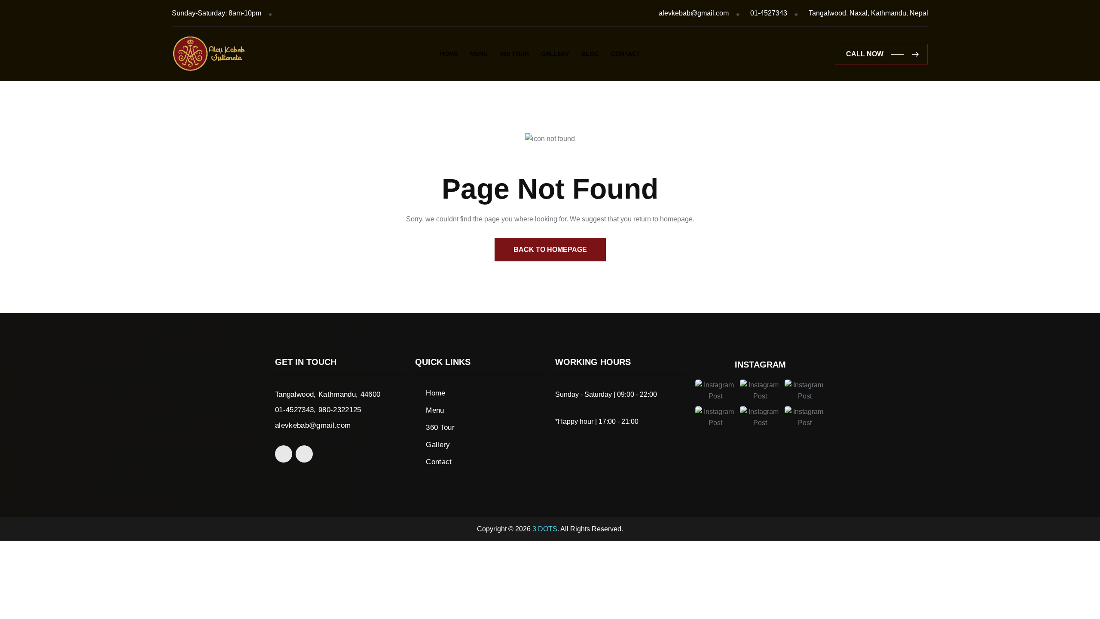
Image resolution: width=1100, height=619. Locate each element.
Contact (625, 53)
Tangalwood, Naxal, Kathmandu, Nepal (868, 13)
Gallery (555, 53)
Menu (479, 53)
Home (449, 53)
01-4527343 (768, 13)
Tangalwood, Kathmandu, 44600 (328, 394)
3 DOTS (544, 529)
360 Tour (514, 53)
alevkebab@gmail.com (694, 13)
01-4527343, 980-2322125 (318, 410)
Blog (590, 53)
